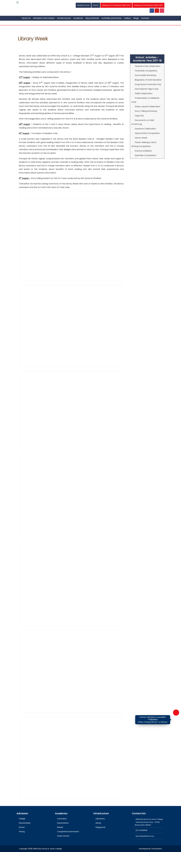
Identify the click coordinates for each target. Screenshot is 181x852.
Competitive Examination (68, 831)
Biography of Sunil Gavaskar (148, 79)
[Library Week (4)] (71, 585)
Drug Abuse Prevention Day (148, 84)
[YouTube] (157, 11)
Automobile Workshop (145, 75)
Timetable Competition (146, 70)
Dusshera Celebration (145, 128)
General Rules (24, 823)
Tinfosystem (156, 848)
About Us (26, 18)
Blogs (136, 18)
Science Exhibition (143, 150)
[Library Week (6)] (71, 758)
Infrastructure (64, 18)
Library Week (141, 137)
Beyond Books (92, 18)
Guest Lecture (63, 836)
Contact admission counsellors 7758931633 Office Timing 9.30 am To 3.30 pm (152, 719)
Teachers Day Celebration (147, 66)
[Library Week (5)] (71, 671)
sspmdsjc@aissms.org (145, 836)
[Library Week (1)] (71, 326)
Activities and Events (112, 18)
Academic (78, 18)
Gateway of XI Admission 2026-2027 (148, 5)
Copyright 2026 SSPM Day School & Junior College (40, 848)
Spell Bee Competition (145, 155)
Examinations (63, 823)
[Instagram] (162, 11)
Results (60, 827)
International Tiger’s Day (146, 89)
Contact (145, 18)
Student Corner (83, 5)
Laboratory (100, 818)
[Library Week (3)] (71, 499)
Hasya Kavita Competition (147, 133)
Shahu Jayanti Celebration (147, 106)
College (22, 818)
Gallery (127, 18)
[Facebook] (152, 11)
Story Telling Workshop (146, 111)
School (22, 827)
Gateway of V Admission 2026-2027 (116, 5)
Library (98, 823)
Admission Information (44, 18)
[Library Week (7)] (71, 240)
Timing (22, 831)
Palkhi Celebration (143, 93)
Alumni (96, 5)
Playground (100, 827)
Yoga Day (139, 115)
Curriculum (62, 818)
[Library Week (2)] (71, 412)
